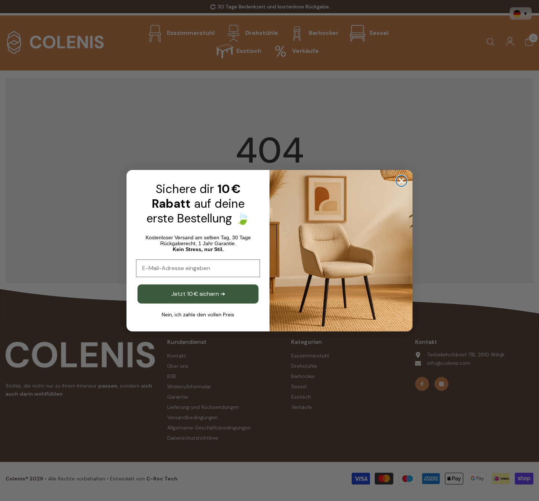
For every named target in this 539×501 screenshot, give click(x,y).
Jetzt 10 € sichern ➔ (198, 294)
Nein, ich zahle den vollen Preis (198, 314)
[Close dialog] (401, 180)
